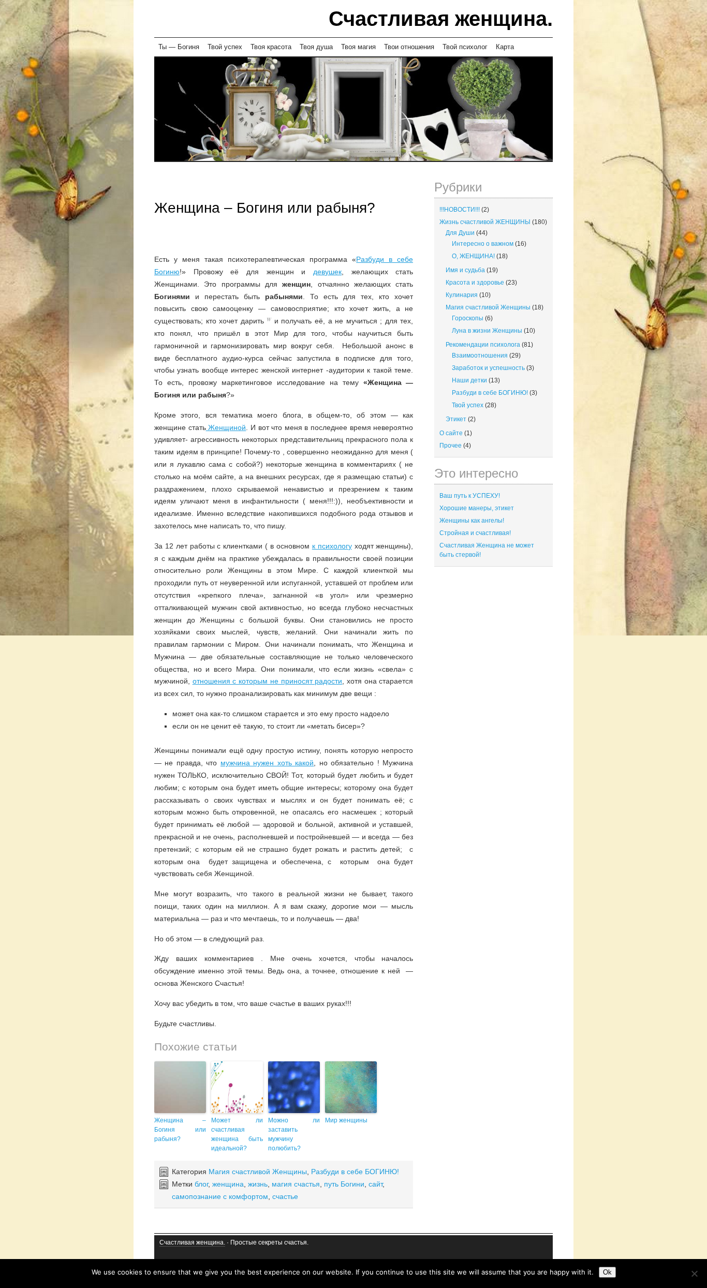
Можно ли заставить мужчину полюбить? (294, 1134)
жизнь (258, 1184)
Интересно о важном (482, 243)
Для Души (460, 232)
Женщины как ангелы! (471, 520)
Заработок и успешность (488, 368)
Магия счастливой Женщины (258, 1171)
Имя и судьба (465, 270)
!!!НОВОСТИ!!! (459, 209)
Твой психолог (465, 47)
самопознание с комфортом (220, 1196)
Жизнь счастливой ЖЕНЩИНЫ (485, 222)
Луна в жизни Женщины (487, 330)
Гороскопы (467, 318)
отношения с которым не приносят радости (268, 681)
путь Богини (344, 1184)
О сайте (451, 433)
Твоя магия (358, 47)
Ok (607, 1272)
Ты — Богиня (178, 47)
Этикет (456, 419)
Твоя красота (271, 47)
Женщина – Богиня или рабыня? (264, 208)
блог (201, 1184)
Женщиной (226, 427)
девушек (327, 272)
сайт (375, 1184)
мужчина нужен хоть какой (267, 763)
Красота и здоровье (475, 282)
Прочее (450, 445)
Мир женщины (346, 1120)
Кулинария (462, 295)
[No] (694, 1273)
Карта (505, 47)
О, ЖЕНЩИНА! (473, 256)
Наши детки (469, 380)
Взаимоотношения (480, 355)
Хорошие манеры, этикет (476, 508)
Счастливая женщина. (441, 18)
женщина (228, 1184)
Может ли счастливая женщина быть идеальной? (237, 1134)
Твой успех (225, 47)
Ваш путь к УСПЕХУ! (469, 495)
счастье (285, 1196)
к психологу (332, 546)
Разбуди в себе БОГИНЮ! (355, 1171)
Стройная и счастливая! (475, 533)
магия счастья (296, 1184)
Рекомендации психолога (483, 344)
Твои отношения (409, 47)
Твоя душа (316, 47)
